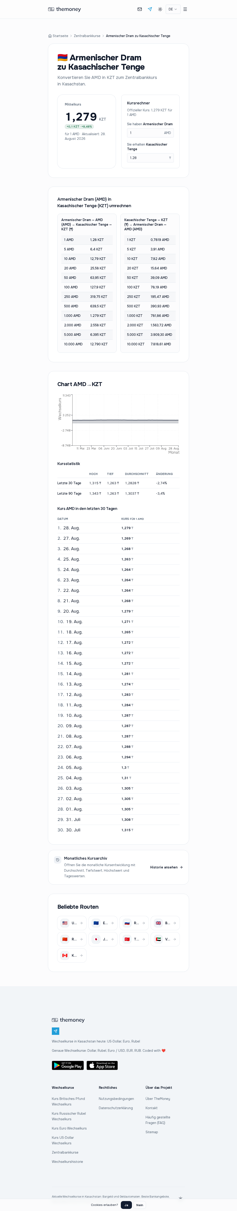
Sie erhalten (147, 146)
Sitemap (152, 1132)
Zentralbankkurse (87, 36)
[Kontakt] (139, 9)
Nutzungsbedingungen (116, 1099)
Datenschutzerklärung (116, 1108)
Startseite (60, 36)
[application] (118, 423)
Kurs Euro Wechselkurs (69, 1128)
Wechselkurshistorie (67, 1162)
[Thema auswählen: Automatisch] (160, 9)
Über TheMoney (158, 1099)
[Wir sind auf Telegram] (150, 9)
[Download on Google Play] (68, 1065)
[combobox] (173, 9)
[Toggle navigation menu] (185, 9)
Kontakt (152, 1108)
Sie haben (150, 124)
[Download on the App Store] (102, 1065)
